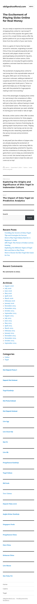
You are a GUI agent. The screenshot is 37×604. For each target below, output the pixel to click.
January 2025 (9, 333)
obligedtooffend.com (14, 6)
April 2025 (8, 326)
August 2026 (9, 286)
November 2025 (10, 308)
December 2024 (10, 336)
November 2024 (10, 338)
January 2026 (9, 303)
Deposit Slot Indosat (10, 380)
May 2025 (8, 323)
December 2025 (10, 306)
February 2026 (10, 301)
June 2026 (8, 291)
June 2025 (8, 321)
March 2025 (9, 328)
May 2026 (8, 293)
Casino (25, 167)
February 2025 (10, 331)
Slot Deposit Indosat (10, 411)
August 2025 (9, 316)
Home (5, 584)
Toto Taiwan (7, 493)
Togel (7, 360)
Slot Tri (5, 442)
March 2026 (9, 298)
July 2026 (8, 288)
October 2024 (9, 341)
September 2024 (10, 343)
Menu (31, 6)
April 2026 (8, 296)
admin (7, 167)
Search (5, 214)
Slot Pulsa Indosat (9, 401)
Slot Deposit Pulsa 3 (10, 370)
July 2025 (8, 318)
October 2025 (9, 311)
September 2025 (10, 313)
